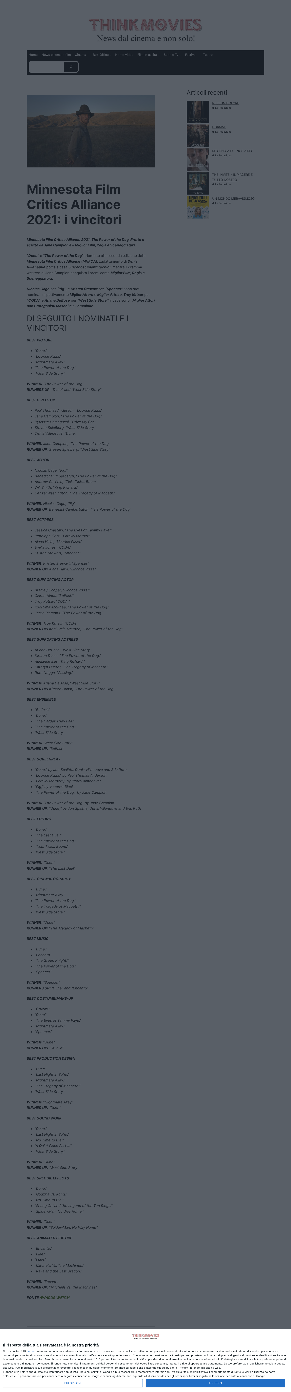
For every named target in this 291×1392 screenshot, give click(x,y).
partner (31, 1351)
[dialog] (145, 1360)
